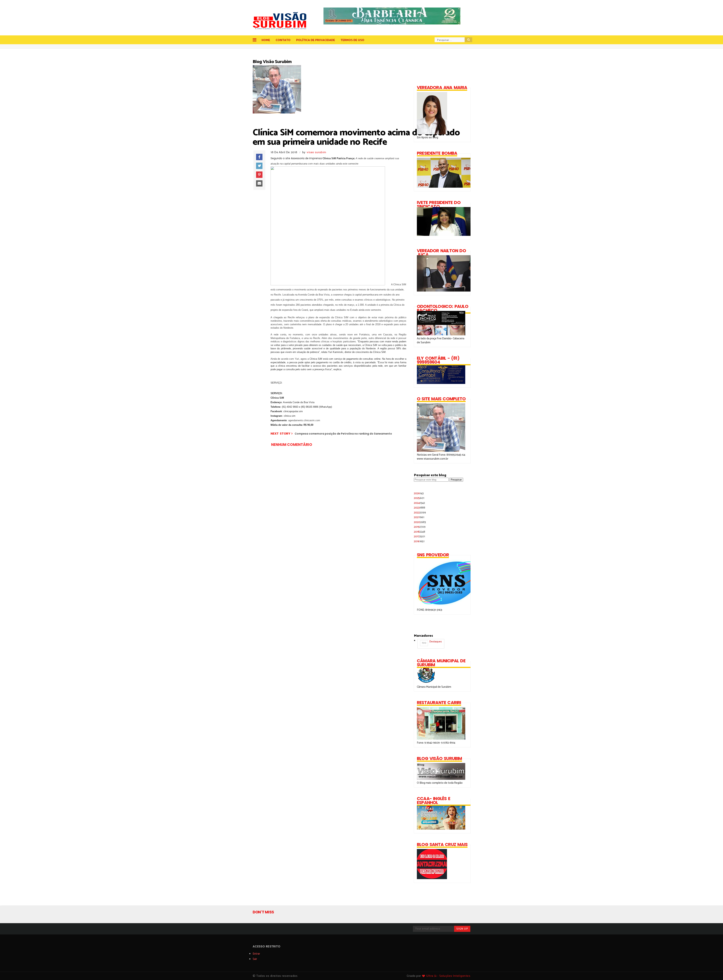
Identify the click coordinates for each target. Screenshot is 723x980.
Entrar (256, 953)
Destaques (432, 642)
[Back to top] (713, 971)
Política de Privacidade (315, 40)
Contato (283, 40)
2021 (419, 517)
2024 (419, 503)
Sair (255, 959)
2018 (419, 531)
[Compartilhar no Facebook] (259, 157)
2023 (419, 507)
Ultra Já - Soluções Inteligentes (448, 975)
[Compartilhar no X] (259, 166)
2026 (419, 493)
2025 (419, 498)
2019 (420, 527)
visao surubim (316, 152)
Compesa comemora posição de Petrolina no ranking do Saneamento (343, 434)
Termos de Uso (352, 40)
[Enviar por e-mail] (259, 183)
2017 (419, 536)
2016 (419, 541)
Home (266, 40)
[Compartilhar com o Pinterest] (259, 174)
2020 (420, 522)
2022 (420, 512)
